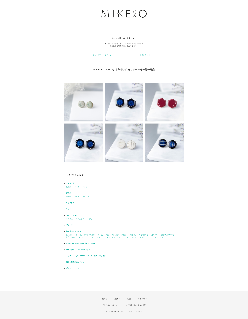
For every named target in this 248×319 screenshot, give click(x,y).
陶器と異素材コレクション (76, 262)
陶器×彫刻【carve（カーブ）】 (78, 250)
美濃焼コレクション (73, 231)
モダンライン (145, 237)
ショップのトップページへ (103, 55)
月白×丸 (154, 235)
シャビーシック (96, 237)
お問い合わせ (145, 55)
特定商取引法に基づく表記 (136, 305)
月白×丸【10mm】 (168, 235)
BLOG (129, 299)
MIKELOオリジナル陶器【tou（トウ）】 (81, 243)
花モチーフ (83, 237)
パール (76, 187)
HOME (104, 299)
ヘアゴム (69, 219)
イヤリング (70, 183)
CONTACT (142, 299)
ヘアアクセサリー (73, 215)
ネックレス (70, 203)
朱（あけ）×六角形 (119, 235)
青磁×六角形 (143, 235)
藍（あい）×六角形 (87, 235)
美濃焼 (68, 187)
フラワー (85, 187)
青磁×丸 (133, 235)
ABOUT (117, 299)
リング (68, 209)
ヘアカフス (80, 219)
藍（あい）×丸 (71, 235)
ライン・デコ (158, 237)
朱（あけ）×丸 (103, 235)
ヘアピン (90, 219)
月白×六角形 (71, 237)
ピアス (68, 193)
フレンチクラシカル (112, 237)
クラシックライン (130, 237)
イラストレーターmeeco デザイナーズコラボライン (86, 256)
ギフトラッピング (73, 268)
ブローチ (69, 225)
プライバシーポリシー (110, 305)
